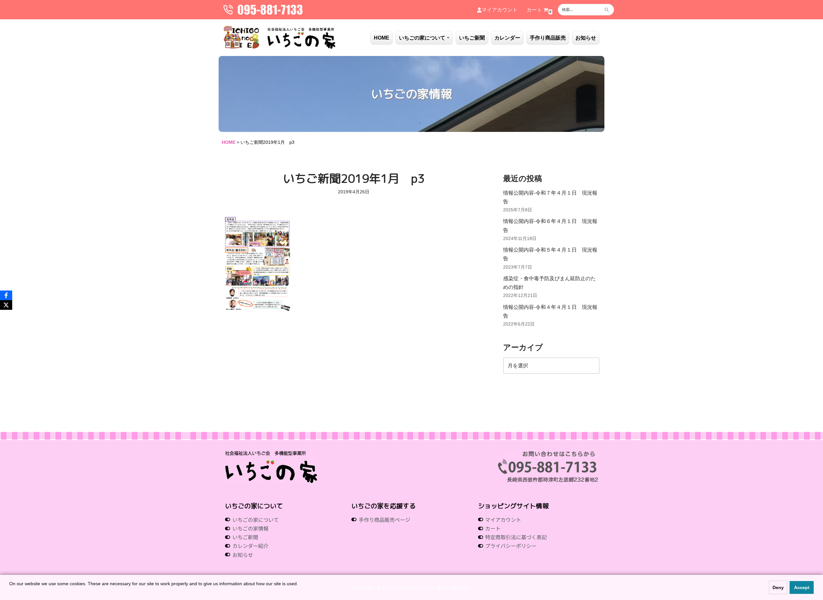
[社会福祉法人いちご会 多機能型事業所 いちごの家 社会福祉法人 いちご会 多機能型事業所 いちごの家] (279, 37)
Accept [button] (801, 587)
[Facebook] (6, 295)
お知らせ (585, 38)
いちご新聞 (472, 38)
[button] (448, 37)
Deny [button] (778, 587)
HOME (381, 38)
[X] (6, 305)
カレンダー (507, 38)
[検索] (607, 9)
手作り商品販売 (548, 38)
